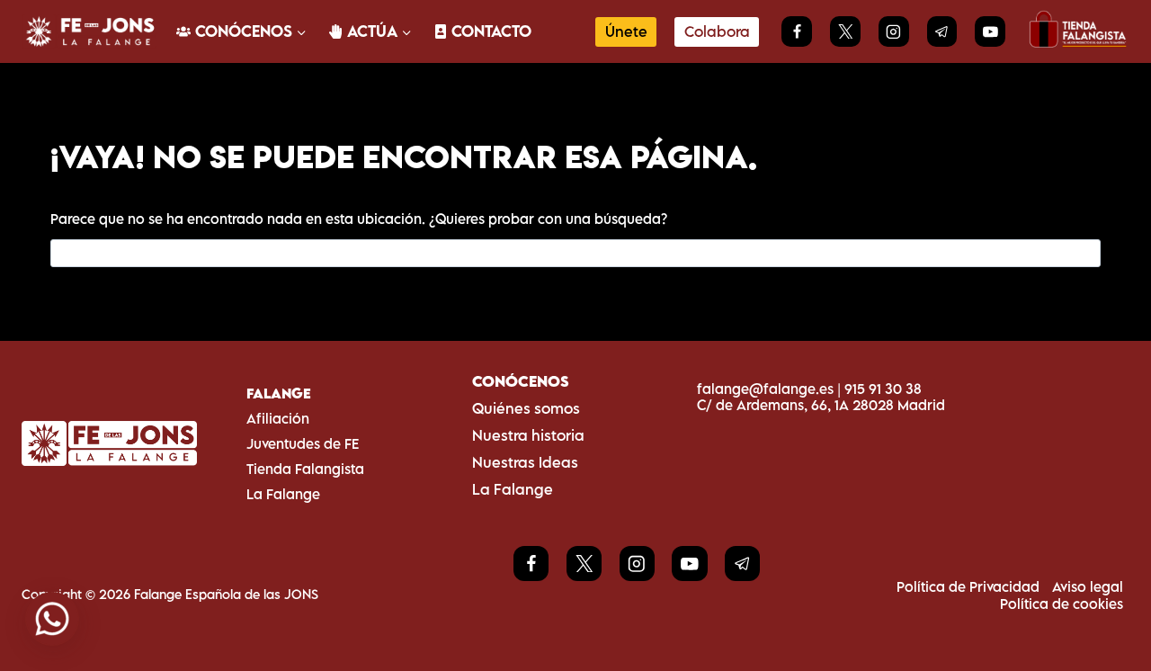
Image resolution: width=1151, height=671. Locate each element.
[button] (52, 619)
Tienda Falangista (305, 469)
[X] (845, 31)
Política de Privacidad (968, 586)
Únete (626, 31)
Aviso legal (1087, 586)
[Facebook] (796, 31)
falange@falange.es (765, 388)
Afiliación (277, 418)
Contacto (491, 31)
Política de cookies (1061, 603)
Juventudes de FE (302, 443)
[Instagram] (894, 31)
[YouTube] (990, 31)
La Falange (283, 494)
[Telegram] (942, 31)
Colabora (717, 31)
